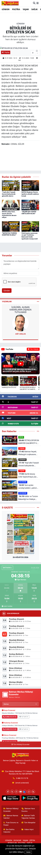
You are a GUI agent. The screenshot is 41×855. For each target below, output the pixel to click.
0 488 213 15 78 (22, 778)
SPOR (21, 437)
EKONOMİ (22, 482)
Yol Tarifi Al (24, 717)
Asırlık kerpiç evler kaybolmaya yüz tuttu (27, 475)
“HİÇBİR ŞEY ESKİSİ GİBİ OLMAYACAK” (29, 212)
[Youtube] (20, 792)
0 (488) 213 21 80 (10, 729)
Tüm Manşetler (29, 823)
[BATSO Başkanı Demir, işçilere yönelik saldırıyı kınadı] (30, 185)
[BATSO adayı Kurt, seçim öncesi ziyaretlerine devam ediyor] (11, 205)
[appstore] (10, 798)
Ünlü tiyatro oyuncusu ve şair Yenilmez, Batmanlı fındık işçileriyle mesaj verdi (30, 236)
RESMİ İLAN (12, 843)
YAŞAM (26, 9)
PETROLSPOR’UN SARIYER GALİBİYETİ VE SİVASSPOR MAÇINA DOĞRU (28, 442)
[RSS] (33, 792)
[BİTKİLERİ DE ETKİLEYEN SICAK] (20, 48)
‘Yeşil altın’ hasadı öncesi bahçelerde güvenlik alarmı (8, 194)
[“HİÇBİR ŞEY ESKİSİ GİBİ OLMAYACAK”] (30, 205)
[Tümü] (38, 431)
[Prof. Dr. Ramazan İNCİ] (20, 323)
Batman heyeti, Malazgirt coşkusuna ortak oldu (27, 453)
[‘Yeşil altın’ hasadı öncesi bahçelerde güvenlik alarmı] (11, 185)
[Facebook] (8, 792)
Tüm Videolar (34, 349)
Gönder (7, 290)
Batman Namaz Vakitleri (10, 817)
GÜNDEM (5, 9)
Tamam (28, 852)
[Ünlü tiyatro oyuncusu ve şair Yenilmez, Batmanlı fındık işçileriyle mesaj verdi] (30, 226)
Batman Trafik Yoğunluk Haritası (28, 817)
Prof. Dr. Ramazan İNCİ (20, 334)
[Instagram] (16, 792)
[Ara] (34, 3)
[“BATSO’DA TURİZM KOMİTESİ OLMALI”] (11, 226)
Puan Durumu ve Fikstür (10, 824)
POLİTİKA (16, 9)
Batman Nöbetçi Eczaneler (11, 810)
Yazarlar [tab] (7, 301)
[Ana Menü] (37, 3)
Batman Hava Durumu (28, 810)
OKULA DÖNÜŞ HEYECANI (21, 307)
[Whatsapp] (29, 792)
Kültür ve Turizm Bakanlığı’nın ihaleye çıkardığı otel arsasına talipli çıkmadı (28, 498)
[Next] (25, 792)
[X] (12, 792)
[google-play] (30, 798)
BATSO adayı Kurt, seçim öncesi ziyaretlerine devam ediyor (9, 214)
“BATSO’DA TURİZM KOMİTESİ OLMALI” (9, 234)
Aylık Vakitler (8, 606)
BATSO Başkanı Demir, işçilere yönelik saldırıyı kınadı (30, 194)
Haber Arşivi (29, 829)
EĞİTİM (32, 840)
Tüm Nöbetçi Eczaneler (21, 744)
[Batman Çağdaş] (10, 3)
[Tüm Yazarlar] (38, 301)
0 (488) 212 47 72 (10, 717)
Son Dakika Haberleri (8, 830)
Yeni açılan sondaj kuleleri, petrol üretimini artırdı (27, 487)
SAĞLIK (34, 9)
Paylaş (6, 52)
